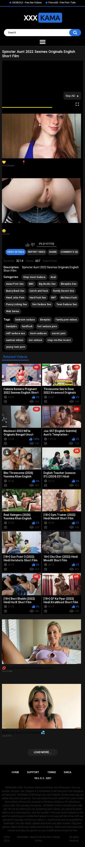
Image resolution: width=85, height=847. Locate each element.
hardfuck (27, 326)
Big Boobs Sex (47, 284)
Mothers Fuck (69, 297)
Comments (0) (69, 252)
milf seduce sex (15, 333)
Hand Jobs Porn (15, 297)
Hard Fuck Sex (38, 297)
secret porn (58, 333)
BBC (31, 284)
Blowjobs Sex (68, 284)
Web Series (12, 311)
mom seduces (38, 333)
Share (53, 252)
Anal (53, 277)
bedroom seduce (25, 319)
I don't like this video (33, 245)
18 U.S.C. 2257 (42, 778)
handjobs (11, 326)
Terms (51, 772)
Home (15, 772)
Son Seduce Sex (41, 304)
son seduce (35, 340)
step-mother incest (59, 340)
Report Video (36, 252)
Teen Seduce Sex (66, 304)
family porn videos (66, 319)
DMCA (67, 772)
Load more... (42, 752)
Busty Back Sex (15, 290)
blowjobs (45, 319)
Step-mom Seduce (34, 277)
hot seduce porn (47, 326)
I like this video (28, 245)
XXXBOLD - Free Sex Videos (27, 2)
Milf (53, 297)
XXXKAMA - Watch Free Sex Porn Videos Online (38, 839)
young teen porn (15, 347)
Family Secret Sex (63, 290)
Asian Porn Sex (15, 284)
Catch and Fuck (39, 290)
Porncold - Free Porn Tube (62, 2)
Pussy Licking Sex (16, 304)
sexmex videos (15, 340)
